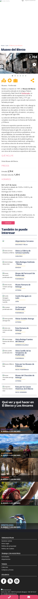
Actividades (5, 557)
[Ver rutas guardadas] (15, 81)
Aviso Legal (5, 543)
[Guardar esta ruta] (10, 80)
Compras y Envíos (7, 570)
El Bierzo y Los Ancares (15, 45)
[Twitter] (10, 580)
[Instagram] (16, 580)
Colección (5, 567)
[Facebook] (3, 580)
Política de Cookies (8, 549)
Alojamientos (6, 559)
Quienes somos (7, 541)
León (7, 45)
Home (2, 45)
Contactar (8, 223)
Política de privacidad (9, 546)
